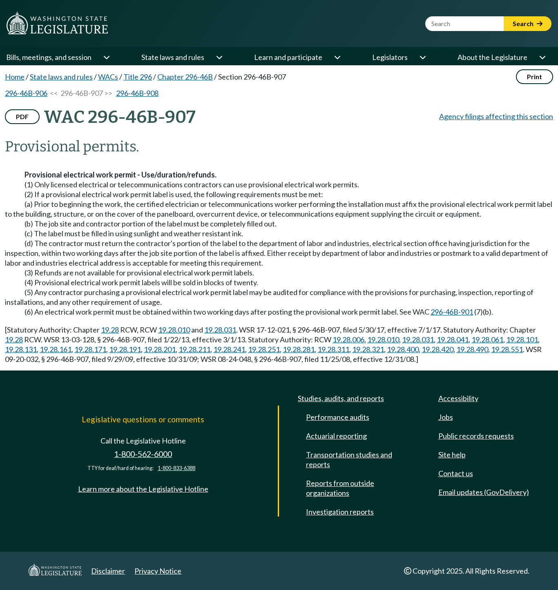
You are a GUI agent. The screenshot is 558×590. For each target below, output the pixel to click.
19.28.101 (522, 339)
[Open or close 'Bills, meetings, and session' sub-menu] (106, 57)
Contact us (455, 473)
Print (534, 76)
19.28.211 (194, 349)
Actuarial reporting (336, 435)
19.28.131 (21, 349)
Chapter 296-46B (185, 76)
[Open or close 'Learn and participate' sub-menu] (337, 57)
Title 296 (137, 76)
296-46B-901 (452, 311)
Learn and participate (288, 57)
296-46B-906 (26, 93)
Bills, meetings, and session (49, 57)
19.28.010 (174, 329)
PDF (22, 116)
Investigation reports (340, 511)
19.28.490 (472, 349)
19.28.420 (437, 349)
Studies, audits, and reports (341, 398)
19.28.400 (403, 349)
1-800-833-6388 (176, 468)
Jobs (445, 417)
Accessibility (458, 398)
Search (524, 23)
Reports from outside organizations (340, 488)
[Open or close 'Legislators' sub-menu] (422, 57)
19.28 (110, 329)
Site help (452, 454)
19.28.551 (507, 349)
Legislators (390, 57)
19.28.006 (348, 339)
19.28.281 (299, 349)
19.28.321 (368, 349)
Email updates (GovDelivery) (483, 492)
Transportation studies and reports (349, 459)
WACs (108, 76)
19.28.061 (487, 339)
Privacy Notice (157, 570)
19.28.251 (264, 349)
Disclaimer (108, 570)
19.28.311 (333, 349)
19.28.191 (125, 349)
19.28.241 (229, 349)
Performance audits (337, 417)
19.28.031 (220, 329)
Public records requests (476, 435)
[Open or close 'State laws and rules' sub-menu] (219, 57)
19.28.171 (90, 349)
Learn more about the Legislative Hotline (143, 488)
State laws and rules (172, 57)
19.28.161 (55, 349)
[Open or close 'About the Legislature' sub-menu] (542, 57)
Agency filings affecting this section (496, 116)
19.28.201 (160, 349)
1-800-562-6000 (143, 454)
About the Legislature (492, 57)
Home (15, 76)
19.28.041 (453, 339)
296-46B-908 (137, 93)
